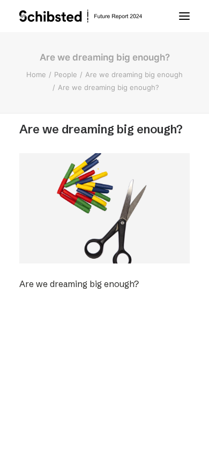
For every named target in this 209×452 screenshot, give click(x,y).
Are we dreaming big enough (134, 74)
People (65, 74)
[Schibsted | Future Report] (91, 16)
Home (36, 74)
